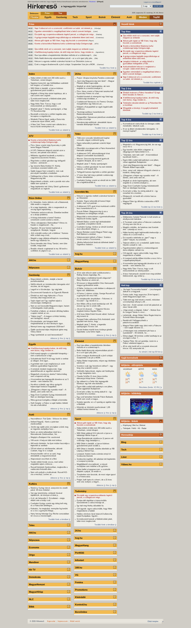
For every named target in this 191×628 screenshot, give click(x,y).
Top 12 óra (126, 140)
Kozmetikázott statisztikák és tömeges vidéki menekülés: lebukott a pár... (141, 125)
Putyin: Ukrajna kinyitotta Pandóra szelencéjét (95, 78)
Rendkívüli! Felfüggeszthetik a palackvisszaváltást (135, 321)
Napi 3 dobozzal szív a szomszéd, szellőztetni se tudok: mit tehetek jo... (64, 28)
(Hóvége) (97, 28)
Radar (144, 428)
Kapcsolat (51, 621)
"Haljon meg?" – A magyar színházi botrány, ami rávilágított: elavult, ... (48, 317)
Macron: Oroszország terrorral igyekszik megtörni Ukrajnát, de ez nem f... (93, 160)
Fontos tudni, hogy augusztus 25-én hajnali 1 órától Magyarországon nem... (141, 296)
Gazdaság (61, 17)
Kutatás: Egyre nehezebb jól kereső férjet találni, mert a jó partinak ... (93, 202)
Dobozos (34, 13)
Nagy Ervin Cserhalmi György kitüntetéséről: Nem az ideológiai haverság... (141, 187)
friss (61, 338)
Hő (139, 428)
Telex (32, 525)
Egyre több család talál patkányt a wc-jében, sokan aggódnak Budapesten (141, 161)
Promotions (81, 590)
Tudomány (80, 491)
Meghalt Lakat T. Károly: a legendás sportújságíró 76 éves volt (91, 325)
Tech (75, 17)
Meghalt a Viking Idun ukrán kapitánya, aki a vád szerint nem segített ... (49, 94)
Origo (32, 555)
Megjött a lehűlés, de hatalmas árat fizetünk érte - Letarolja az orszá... (140, 228)
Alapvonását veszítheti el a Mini (44, 459)
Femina (79, 582)
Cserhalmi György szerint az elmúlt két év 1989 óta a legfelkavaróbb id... (96, 181)
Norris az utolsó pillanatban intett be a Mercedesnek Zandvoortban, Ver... (46, 433)
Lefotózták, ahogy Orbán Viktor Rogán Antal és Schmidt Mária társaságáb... (142, 316)
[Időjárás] (141, 414)
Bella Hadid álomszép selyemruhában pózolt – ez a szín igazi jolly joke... (64, 58)
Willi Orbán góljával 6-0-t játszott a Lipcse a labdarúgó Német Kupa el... (94, 434)
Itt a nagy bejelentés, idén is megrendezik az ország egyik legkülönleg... (49, 208)
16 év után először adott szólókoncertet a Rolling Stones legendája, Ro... (93, 274)
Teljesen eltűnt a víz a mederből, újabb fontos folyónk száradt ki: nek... (141, 244)
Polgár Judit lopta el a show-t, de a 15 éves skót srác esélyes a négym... (94, 481)
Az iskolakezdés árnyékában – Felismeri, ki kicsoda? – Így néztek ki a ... (94, 300)
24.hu (78, 74)
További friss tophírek (152, 83)
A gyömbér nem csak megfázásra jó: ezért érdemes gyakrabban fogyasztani (48, 365)
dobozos (53, 338)
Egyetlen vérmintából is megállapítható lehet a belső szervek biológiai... (64, 31)
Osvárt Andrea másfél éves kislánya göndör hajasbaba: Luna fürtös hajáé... (94, 331)
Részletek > (93, 1)
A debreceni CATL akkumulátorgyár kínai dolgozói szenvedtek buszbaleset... (93, 154)
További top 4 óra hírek (151, 134)
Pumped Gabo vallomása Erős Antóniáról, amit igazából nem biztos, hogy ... (96, 320)
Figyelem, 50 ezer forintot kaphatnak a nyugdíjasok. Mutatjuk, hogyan (46, 229)
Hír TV (32, 570)
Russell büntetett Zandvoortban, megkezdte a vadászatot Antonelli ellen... (49, 468)
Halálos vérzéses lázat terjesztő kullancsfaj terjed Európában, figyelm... (94, 515)
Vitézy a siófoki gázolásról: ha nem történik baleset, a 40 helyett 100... (94, 168)
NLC (31, 599)
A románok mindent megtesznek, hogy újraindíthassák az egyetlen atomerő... (46, 370)
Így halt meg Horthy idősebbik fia (90, 506)
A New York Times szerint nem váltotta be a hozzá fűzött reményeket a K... (48, 125)
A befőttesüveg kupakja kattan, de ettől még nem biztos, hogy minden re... (65, 52)
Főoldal (34, 17)
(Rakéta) (99, 34)
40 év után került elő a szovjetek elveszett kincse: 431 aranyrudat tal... (140, 347)
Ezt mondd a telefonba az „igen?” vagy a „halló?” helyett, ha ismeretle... (139, 239)
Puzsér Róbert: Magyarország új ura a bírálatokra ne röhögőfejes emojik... (92, 212)
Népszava (34, 267)
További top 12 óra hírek (151, 207)
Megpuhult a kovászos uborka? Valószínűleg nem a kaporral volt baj (49, 375)
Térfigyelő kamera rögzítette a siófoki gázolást (95, 172)
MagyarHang (82, 261)
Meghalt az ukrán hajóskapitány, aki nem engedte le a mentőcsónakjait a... (139, 182)
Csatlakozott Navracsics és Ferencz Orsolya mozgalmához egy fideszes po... (95, 103)
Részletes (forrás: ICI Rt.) (149, 387)
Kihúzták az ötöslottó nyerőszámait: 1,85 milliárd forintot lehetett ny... (93, 408)
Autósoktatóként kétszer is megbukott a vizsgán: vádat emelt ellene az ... (139, 68)
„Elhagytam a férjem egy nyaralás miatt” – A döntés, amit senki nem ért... (140, 176)
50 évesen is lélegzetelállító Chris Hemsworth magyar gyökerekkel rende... (95, 284)
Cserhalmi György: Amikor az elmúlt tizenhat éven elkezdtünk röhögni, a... (95, 228)
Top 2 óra (126, 88)
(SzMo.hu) (88, 61)
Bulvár (102, 17)
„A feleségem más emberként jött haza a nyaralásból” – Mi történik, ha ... (139, 332)
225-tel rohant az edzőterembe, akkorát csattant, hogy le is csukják (46, 450)
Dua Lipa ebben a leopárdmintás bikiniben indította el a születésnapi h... (64, 55)
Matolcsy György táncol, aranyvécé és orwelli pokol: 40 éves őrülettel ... (49, 489)
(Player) (91, 40)
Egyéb (48, 17)
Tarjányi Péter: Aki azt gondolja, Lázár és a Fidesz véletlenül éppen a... (140, 342)
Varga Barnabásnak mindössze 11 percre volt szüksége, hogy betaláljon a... (95, 439)
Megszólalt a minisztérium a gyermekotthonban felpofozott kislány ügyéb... (96, 218)
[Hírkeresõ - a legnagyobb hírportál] (57, 6)
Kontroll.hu (81, 604)
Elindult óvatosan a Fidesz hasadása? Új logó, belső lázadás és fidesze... (142, 94)
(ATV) (96, 44)
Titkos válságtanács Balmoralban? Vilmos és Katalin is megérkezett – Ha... (49, 224)
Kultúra (33, 484)
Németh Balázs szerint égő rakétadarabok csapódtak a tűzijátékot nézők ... (94, 223)
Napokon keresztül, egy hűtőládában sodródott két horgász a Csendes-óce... (49, 84)
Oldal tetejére (153, 621)
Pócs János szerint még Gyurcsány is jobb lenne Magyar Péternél (48, 146)
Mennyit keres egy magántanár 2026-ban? (48, 327)
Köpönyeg (127, 425)
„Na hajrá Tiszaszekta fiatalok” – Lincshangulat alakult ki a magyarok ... (142, 290)
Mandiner (34, 562)
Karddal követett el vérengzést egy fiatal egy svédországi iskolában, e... (95, 97)
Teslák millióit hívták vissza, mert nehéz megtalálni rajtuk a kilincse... (47, 463)
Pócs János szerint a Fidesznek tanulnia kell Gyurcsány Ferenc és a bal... (95, 92)
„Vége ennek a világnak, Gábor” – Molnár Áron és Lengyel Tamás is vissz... (141, 311)
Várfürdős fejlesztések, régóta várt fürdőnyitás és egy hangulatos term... (95, 372)
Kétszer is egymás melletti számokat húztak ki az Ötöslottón (60, 61)
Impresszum (63, 621)
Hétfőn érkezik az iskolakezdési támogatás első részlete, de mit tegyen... (50, 285)
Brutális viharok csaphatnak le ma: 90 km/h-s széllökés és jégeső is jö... (49, 250)
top (67, 338)
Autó (129, 17)
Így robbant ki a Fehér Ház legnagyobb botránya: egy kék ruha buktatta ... (92, 382)
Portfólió (79, 553)
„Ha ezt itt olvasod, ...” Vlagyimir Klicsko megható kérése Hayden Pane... (93, 310)
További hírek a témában (58, 519)
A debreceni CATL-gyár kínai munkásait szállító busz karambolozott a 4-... (96, 207)
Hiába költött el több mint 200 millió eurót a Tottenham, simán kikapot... (48, 79)
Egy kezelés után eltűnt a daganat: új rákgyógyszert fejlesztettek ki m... (138, 151)
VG (76, 575)
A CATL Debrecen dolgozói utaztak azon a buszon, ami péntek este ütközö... (48, 151)
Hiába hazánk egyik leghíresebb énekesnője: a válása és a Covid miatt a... (142, 233)
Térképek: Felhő (129, 428)
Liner (124, 457)
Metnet (142, 425)
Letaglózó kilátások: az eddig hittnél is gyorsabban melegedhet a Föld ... (138, 62)
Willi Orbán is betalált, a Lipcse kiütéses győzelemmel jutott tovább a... (47, 89)
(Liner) (95, 31)
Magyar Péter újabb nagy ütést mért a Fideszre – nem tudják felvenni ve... (142, 327)
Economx (34, 547)
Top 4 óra (126, 120)
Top (60, 13)
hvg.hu (78, 254)
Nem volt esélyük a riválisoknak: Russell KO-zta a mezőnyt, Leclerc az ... (49, 473)
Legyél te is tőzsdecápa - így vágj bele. (47, 289)
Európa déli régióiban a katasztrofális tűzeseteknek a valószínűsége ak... (92, 501)
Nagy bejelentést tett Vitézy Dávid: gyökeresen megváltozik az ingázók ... (50, 188)
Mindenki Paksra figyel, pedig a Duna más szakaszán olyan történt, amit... (48, 120)
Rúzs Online (35, 198)
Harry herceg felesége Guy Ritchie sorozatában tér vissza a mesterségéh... (50, 515)
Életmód (115, 17)
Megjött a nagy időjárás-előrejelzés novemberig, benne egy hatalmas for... (50, 239)
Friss (47, 13)
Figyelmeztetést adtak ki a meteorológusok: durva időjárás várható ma (140, 249)
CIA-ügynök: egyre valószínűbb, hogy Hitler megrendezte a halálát (140, 254)
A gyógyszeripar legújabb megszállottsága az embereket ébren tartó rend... (65, 37)
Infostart (79, 560)
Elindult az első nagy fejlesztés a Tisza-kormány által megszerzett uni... (47, 297)
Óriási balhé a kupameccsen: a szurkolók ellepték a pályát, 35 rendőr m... (93, 470)
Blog (123, 442)
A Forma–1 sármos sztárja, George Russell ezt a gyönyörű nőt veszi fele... (96, 294)
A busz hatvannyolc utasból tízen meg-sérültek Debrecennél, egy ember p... (142, 275)
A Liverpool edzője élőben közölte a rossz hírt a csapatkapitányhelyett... (142, 259)
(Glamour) (100, 64)
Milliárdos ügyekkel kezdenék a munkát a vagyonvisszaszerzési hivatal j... (47, 157)
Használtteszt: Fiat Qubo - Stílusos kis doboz (49, 419)
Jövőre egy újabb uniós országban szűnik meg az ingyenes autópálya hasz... (49, 428)
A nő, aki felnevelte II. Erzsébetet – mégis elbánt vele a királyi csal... (48, 499)
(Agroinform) (100, 52)
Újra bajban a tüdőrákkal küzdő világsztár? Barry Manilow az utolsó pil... (94, 279)
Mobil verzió (75, 621)
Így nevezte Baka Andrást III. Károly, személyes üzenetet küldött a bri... (46, 167)
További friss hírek (107, 68)
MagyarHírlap (36, 592)
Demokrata (35, 577)
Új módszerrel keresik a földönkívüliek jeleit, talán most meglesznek (48, 100)
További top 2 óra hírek (151, 114)
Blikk (31, 607)
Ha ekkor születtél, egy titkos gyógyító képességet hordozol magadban (46, 385)
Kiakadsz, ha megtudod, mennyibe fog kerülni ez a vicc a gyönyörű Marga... (49, 510)
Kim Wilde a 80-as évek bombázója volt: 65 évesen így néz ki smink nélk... (94, 305)
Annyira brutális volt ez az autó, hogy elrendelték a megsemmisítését (46, 455)
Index (32, 74)
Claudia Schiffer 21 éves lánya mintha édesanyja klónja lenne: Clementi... (92, 377)
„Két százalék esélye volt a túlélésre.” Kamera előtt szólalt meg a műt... (49, 234)
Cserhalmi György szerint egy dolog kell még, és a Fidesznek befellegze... (49, 504)
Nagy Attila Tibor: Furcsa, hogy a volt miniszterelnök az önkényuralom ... (138, 270)
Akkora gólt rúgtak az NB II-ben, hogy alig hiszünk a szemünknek (61, 41)
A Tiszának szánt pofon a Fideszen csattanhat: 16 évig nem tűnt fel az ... (142, 223)
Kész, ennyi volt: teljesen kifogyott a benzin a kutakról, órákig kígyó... (141, 171)
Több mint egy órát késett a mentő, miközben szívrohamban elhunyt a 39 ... (141, 301)
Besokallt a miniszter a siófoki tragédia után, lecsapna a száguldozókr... (49, 115)
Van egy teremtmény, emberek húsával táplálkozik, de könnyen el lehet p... (46, 494)
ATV (31, 136)
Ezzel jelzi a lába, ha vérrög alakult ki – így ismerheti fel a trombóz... (140, 192)
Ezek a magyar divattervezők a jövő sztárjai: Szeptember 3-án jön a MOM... (66, 64)
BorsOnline (81, 612)
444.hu (32, 260)
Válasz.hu (126, 464)
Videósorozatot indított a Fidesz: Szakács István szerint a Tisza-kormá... (94, 238)
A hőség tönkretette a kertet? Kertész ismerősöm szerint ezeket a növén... (46, 219)
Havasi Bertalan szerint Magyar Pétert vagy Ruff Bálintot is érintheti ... (94, 233)
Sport (89, 17)
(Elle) (95, 55)
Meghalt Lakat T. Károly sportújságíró (92, 164)
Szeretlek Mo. (82, 192)
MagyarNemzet (37, 584)
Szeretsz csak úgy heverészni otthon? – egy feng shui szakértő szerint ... (95, 367)
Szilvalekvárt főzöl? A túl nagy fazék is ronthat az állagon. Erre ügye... (49, 360)
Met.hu (135, 425)
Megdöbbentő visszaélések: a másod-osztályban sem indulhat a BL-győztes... (93, 465)
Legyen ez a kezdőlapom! (152, 2)
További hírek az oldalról (58, 130)
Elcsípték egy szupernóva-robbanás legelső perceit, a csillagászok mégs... (65, 34)
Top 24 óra (126, 213)
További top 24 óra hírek (151, 279)
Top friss (125, 31)
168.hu (78, 567)
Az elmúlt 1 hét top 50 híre (150, 352)
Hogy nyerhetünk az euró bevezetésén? (47, 335)
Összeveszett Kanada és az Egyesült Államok (50, 292)
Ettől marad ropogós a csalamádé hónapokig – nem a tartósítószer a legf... (49, 354)
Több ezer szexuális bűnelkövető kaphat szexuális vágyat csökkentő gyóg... (93, 139)
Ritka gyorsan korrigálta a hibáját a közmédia (49, 400)
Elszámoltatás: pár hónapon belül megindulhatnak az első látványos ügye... (47, 322)
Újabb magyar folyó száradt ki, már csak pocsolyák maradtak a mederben (47, 172)
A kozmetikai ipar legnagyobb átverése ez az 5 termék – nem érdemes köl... (142, 264)
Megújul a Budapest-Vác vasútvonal (45, 437)
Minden (143, 17)
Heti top (125, 285)
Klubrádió (80, 597)
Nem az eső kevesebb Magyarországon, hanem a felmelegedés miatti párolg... (50, 307)
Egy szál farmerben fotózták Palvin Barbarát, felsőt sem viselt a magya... (95, 398)
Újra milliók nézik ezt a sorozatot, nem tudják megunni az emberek (62, 49)
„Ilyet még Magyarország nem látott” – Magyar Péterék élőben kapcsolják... (141, 166)
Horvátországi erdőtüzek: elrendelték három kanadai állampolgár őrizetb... (94, 123)
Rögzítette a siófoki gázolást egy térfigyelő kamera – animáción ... (48, 162)
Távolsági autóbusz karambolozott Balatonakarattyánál (91, 113)
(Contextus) (100, 37)
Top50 (156, 17)
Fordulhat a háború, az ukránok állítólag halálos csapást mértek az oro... (50, 312)
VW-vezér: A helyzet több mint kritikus (46, 440)
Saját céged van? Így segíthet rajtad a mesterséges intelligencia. (46, 302)
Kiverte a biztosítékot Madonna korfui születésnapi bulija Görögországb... (65, 44)
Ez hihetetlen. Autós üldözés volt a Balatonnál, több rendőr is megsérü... (50, 203)
